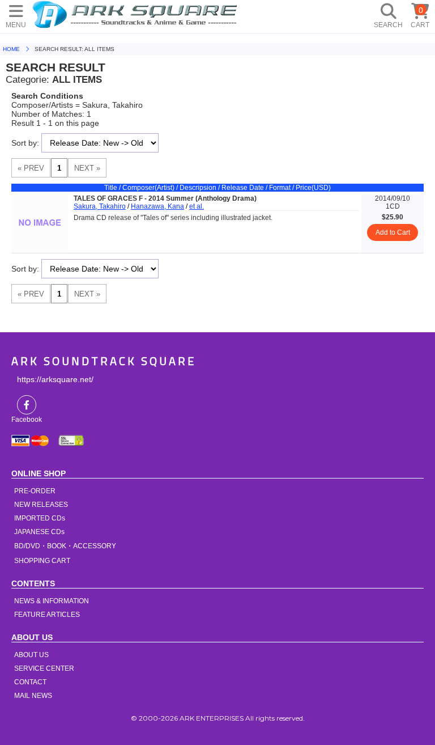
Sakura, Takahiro (100, 206)
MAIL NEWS (33, 696)
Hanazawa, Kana (157, 206)
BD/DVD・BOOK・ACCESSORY (65, 546)
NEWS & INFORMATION (51, 601)
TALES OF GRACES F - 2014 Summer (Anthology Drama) (165, 198)
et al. (196, 206)
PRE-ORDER (35, 491)
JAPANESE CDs (39, 532)
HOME (136, 14)
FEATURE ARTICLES (47, 615)
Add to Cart (393, 232)
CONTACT (30, 682)
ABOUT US (31, 655)
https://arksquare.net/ (55, 379)
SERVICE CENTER (44, 668)
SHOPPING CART (42, 561)
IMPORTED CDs (39, 518)
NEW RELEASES (41, 505)
